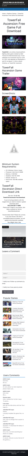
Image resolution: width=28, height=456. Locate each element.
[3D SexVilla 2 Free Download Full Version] (7, 353)
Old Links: (6, 393)
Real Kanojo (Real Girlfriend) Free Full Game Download (18, 317)
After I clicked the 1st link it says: (12, 399)
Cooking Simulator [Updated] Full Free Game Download (18, 310)
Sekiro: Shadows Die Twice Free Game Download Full (18, 357)
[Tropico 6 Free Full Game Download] (7, 339)
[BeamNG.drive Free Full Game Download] (7, 366)
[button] (24, 9)
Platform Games (11, 13)
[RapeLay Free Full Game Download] (7, 305)
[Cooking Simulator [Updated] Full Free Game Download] (7, 312)
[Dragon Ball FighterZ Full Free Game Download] (7, 325)
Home (4, 13)
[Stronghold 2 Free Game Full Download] (7, 346)
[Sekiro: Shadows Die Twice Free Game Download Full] (7, 360)
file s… (5, 395)
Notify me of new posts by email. (12, 287)
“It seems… (6, 401)
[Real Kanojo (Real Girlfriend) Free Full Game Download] (7, 319)
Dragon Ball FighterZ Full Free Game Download (18, 323)
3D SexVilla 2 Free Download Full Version (17, 351)
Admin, (5, 411)
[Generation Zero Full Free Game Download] (7, 332)
